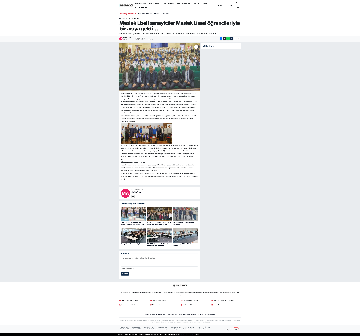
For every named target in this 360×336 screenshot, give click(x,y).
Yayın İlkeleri (203, 329)
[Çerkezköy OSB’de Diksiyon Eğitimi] (185, 235)
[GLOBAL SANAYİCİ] (126, 5)
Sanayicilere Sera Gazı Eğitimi (131, 244)
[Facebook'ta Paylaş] (221, 38)
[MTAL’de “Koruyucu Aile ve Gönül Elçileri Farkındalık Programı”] (159, 214)
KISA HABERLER (141, 7)
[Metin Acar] (125, 193)
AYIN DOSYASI (154, 3)
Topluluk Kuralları (188, 329)
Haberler (122, 18)
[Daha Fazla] (231, 38)
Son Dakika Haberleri (189, 305)
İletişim (165, 329)
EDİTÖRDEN (207, 327)
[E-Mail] (133, 196)
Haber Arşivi (217, 305)
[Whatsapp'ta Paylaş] (228, 38)
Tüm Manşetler (156, 305)
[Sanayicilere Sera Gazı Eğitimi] (133, 235)
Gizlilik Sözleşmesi (152, 329)
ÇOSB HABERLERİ (183, 3)
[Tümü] (238, 46)
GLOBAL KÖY (137, 329)
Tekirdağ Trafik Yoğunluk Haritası (224, 300)
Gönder (125, 273)
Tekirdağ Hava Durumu (159, 300)
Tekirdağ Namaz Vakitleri (190, 300)
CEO (199, 327)
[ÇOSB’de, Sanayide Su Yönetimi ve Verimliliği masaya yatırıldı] (159, 235)
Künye (175, 329)
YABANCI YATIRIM (200, 3)
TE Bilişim (237, 328)
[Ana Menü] (237, 8)
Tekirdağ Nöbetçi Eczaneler (130, 300)
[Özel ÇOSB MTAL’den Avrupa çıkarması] (185, 214)
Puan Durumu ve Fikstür (129, 305)
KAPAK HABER (140, 3)
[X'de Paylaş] (224, 38)
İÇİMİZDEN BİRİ (168, 3)
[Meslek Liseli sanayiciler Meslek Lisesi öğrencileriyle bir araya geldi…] (159, 67)
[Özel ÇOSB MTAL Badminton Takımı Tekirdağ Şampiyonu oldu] (133, 214)
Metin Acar (136, 192)
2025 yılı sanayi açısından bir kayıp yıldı (153, 13)
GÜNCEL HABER (125, 329)
